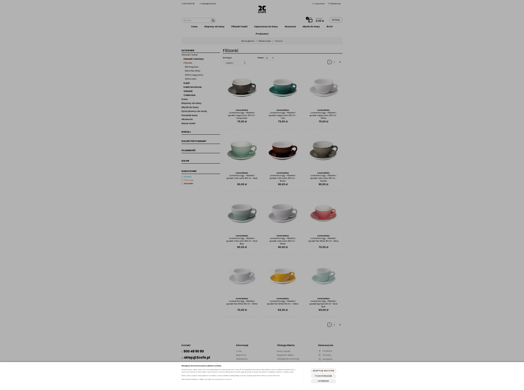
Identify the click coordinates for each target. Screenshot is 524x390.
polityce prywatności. (226, 379)
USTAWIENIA (323, 381)
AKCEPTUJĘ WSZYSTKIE (323, 371)
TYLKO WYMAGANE (323, 376)
